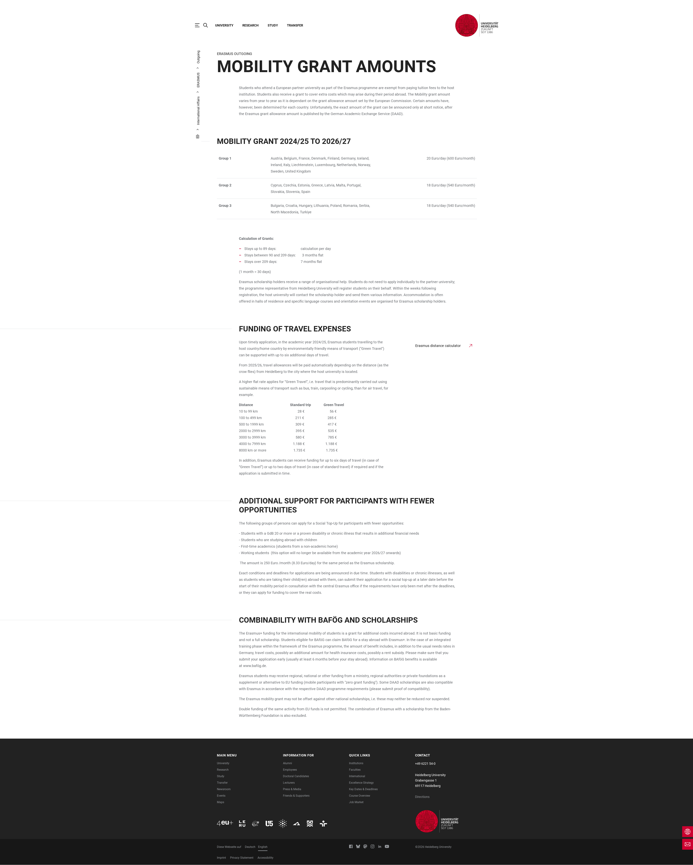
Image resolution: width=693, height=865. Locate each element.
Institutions (356, 763)
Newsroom (224, 789)
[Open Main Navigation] (199, 25)
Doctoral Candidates (296, 776)
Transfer (295, 25)
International (357, 776)
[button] (248, 755)
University (224, 25)
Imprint (221, 857)
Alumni (287, 763)
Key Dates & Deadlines (363, 789)
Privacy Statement (241, 857)
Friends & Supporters (296, 795)
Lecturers (289, 782)
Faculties (355, 769)
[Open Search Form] (207, 25)
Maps (220, 802)
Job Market (356, 802)
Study (273, 25)
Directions (422, 797)
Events (221, 795)
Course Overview (359, 795)
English (262, 847)
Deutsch (250, 847)
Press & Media (292, 789)
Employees (290, 769)
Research (250, 25)
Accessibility (265, 857)
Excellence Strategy (361, 782)
